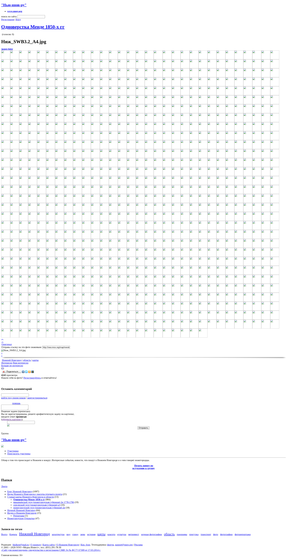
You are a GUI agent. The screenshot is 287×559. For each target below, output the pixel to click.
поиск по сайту (9, 16)
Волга (4, 534)
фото (215, 534)
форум (110, 544)
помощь (16, 403)
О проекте (35, 544)
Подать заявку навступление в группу (143, 467)
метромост (133, 534)
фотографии (226, 534)
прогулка (194, 534)
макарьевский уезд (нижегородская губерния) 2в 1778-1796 (43, 502)
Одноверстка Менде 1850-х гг (33, 26)
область (27, 360)
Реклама (138, 544)
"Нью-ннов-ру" (13, 5)
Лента (4, 486)
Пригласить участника (18, 453)
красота (111, 534)
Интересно (6, 363)
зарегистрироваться (37, 398)
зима (82, 534)
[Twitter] (26, 372)
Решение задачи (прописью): (15, 411)
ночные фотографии (151, 534)
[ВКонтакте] (23, 372)
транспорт (206, 534)
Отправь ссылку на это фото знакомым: (21, 347)
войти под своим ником (13, 398)
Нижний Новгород (11, 360)
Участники (13, 451)
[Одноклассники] (29, 372)
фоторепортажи (243, 534)
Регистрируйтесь (32, 378)
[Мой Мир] (32, 372)
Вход (18, 19)
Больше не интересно (12, 365)
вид (68, 534)
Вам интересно (20, 363)
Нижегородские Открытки (21, 518)
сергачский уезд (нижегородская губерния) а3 (36, 505)
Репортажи (19, 515)
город (75, 534)
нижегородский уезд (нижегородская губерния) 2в (39, 507)
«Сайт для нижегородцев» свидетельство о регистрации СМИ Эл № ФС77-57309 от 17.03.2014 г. (51, 550)
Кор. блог (85, 544)
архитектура (58, 534)
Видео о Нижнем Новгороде (21, 513)
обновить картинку (12, 419)
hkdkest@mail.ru (21, 544)
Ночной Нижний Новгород (21, 510)
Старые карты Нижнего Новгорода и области (30, 497)
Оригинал (6, 344)
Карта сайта (49, 544)
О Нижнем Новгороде (67, 544)
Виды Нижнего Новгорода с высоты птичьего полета (34, 494)
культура (121, 534)
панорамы (182, 534)
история (91, 534)
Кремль (13, 534)
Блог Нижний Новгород (19, 491)
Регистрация (7, 19)
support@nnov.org (124, 544)
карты (35, 360)
